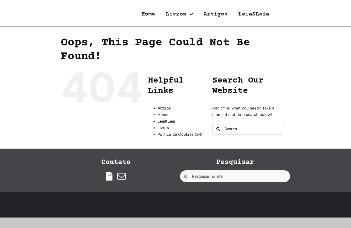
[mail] (121, 176)
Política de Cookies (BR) (180, 134)
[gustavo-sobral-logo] (70, 5)
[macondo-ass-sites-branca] (274, 204)
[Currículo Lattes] (109, 176)
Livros (163, 127)
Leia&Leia (166, 121)
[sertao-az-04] (69, 198)
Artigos (164, 108)
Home (163, 114)
